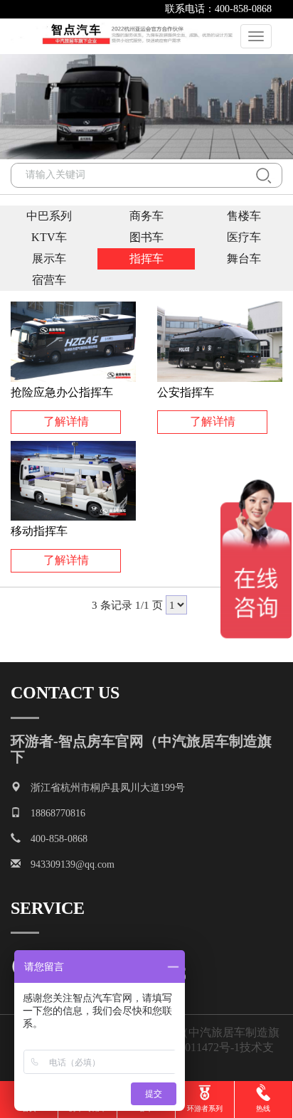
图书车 (146, 237)
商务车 (146, 216)
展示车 (49, 258)
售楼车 (244, 216)
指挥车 (146, 258)
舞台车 (244, 258)
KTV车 (49, 237)
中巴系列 (49, 216)
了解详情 (66, 421)
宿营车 (49, 280)
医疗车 (244, 237)
